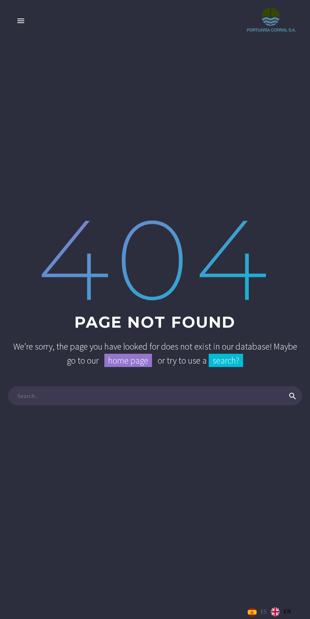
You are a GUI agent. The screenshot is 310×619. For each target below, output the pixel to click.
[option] (281, 611)
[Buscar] (292, 395)
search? (225, 360)
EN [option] (287, 611)
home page (128, 360)
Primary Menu (21, 20)
